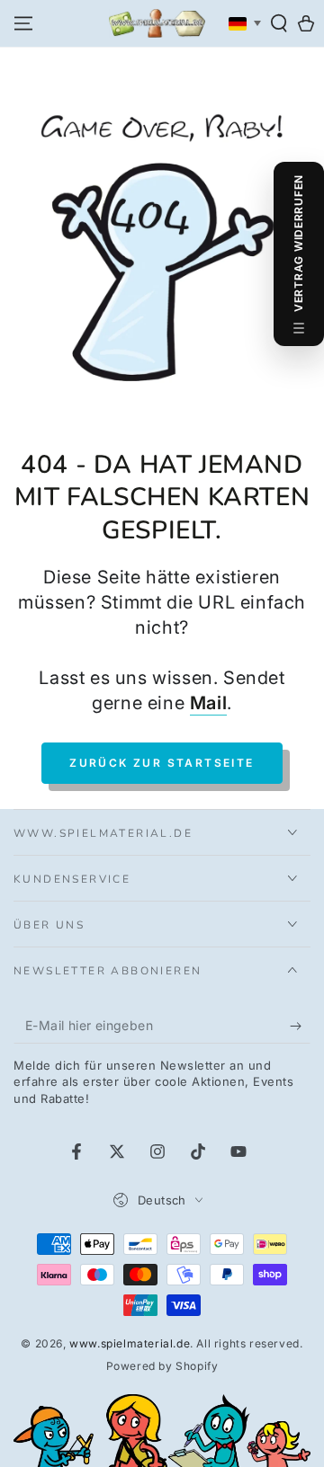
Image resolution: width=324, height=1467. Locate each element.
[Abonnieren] (300, 1025)
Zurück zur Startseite (161, 762)
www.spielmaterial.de (129, 1343)
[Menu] (23, 23)
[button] (279, 23)
